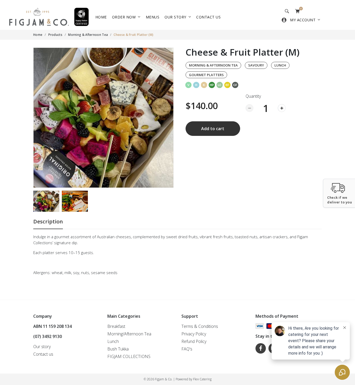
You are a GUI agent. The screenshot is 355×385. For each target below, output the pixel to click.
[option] (103, 118)
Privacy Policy (193, 334)
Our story (175, 17)
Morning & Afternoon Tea (88, 34)
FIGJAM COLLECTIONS (128, 356)
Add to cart (212, 128)
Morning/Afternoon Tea (129, 334)
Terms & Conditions (199, 326)
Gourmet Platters (206, 74)
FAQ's (186, 349)
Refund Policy (193, 341)
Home (101, 17)
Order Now (124, 17)
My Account (302, 19)
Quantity (253, 96)
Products (55, 34)
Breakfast (116, 326)
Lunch (280, 65)
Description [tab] (48, 221)
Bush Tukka (118, 349)
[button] (339, 193)
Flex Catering (202, 379)
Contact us (208, 17)
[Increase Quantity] (282, 108)
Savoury (256, 65)
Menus (153, 17)
